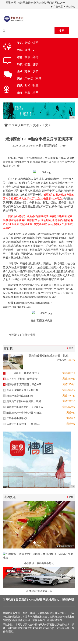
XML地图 (35, 599)
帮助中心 (70, 6)
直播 (27, 50)
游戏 (27, 71)
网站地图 (49, 599)
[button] (8, 524)
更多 (69, 348)
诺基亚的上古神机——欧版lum (21, 424)
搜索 (61, 30)
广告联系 (58, 6)
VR (34, 50)
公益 (27, 64)
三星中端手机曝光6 (15, 418)
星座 (35, 92)
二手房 (29, 78)
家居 (27, 57)
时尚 (27, 85)
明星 (35, 85)
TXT (58, 599)
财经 (27, 42)
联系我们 (22, 599)
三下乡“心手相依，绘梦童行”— (22, 378)
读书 (35, 71)
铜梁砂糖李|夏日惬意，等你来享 (22, 384)
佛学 (35, 64)
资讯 (36, 125)
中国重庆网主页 (19, 125)
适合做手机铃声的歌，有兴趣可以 (23, 407)
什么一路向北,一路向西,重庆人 (22, 373)
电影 (27, 92)
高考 (35, 57)
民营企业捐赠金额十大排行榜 (21, 390)
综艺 (35, 42)
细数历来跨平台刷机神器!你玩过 (23, 412)
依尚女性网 (28, 334)
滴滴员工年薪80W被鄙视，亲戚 (22, 401)
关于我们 (9, 599)
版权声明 (68, 599)
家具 (38, 78)
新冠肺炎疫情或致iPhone (18, 395)
